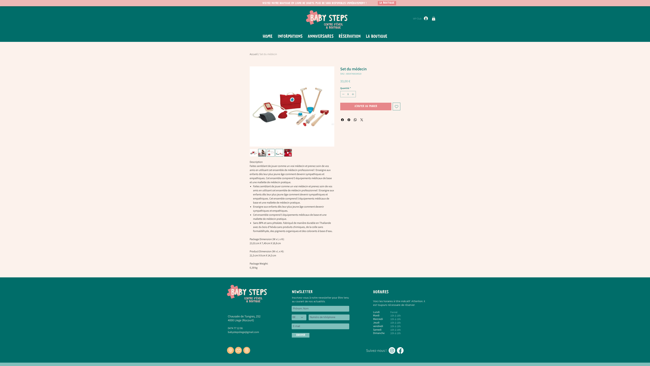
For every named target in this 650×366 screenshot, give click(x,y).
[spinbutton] (348, 94)
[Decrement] (343, 94)
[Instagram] (392, 350)
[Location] (230, 350)
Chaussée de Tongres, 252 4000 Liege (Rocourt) (244, 318)
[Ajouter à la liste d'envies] (396, 106)
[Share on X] (362, 120)
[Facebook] (400, 350)
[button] (433, 18)
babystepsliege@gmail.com (243, 332)
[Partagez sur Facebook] (342, 120)
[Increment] (353, 94)
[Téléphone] (246, 350)
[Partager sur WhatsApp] (355, 120)
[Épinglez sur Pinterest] (349, 120)
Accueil (254, 54)
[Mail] (238, 350)
